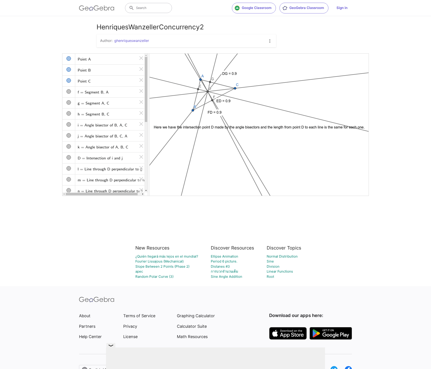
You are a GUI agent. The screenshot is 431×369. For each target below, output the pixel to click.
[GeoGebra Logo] (96, 8)
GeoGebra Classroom (306, 8)
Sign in (341, 8)
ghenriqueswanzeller (131, 40)
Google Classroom (256, 8)
